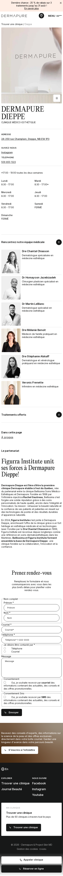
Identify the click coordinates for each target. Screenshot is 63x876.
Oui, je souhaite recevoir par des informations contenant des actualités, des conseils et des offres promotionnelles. (31, 685)
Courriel (6, 624)
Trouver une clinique (12, 24)
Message (6, 656)
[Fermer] (61, 3)
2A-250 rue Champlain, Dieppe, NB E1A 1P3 (25, 139)
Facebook (39, 783)
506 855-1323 (8, 162)
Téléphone (8, 634)
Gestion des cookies (27, 849)
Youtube (37, 795)
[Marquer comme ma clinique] (56, 98)
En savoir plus (31, 8)
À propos (7, 437)
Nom (7, 612)
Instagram (7, 152)
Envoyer (14, 712)
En (6, 769)
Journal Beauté (11, 789)
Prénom (9, 602)
